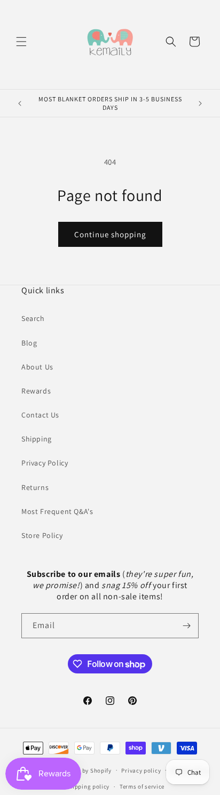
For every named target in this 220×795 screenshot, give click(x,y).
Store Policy (41, 535)
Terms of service (142, 786)
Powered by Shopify (84, 770)
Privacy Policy (44, 463)
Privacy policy (141, 770)
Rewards (36, 391)
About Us (37, 367)
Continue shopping (110, 234)
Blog (29, 343)
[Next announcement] (200, 103)
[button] (21, 41)
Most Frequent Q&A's (57, 511)
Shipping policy (88, 786)
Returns (35, 487)
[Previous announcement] (20, 103)
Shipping (36, 439)
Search (33, 318)
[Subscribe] (186, 625)
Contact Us (40, 415)
